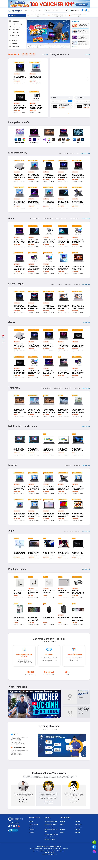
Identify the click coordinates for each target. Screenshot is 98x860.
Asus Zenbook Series (35, 218)
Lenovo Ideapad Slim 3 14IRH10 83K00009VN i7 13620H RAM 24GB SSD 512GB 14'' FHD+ (78, 488)
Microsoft (62, 824)
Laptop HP (77, 829)
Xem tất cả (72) (86, 569)
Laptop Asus (62, 829)
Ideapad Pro (77, 465)
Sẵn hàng (17, 73)
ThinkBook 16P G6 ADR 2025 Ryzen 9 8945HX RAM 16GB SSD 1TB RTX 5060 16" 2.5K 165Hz (78, 411)
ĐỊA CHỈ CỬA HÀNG (75, 10)
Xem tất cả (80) (86, 531)
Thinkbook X (77, 388)
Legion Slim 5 (68, 284)
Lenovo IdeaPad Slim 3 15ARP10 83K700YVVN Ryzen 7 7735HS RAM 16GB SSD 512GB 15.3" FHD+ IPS (19, 203)
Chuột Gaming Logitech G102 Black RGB (48, 618)
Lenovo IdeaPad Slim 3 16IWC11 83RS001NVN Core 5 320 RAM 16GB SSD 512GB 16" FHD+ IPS (77, 203)
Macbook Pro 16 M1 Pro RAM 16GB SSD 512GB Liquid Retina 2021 (63, 554)
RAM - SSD (14, 38)
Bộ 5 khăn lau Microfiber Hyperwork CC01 (49, 591)
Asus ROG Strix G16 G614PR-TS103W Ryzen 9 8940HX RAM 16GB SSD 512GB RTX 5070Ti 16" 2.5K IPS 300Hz (34, 268)
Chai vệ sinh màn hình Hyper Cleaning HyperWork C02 (19, 592)
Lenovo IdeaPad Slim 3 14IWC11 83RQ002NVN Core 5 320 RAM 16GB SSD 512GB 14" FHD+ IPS (36, 78)
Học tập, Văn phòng (19, 142)
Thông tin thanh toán (33, 824)
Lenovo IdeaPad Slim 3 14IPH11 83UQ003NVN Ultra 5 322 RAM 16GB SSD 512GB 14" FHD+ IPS (48, 203)
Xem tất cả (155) (86, 218)
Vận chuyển (31, 832)
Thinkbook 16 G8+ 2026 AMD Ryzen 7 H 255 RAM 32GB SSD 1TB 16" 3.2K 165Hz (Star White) (19, 411)
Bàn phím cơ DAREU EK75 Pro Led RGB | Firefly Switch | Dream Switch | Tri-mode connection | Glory (33, 619)
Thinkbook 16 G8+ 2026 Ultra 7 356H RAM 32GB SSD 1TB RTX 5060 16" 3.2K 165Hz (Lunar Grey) (34, 411)
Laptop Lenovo (78, 824)
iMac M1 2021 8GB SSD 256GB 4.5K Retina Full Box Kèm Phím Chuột (19, 554)
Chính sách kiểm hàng (49, 836)
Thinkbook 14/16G (46, 388)
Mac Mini (77, 531)
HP (78, 153)
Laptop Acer (77, 821)
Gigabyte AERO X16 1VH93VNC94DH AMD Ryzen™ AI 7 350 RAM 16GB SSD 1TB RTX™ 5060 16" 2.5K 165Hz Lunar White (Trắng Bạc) (19, 176)
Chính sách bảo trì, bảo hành (51, 824)
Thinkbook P (68, 388)
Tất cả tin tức (74, 46)
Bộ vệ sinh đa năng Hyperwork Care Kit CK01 (33, 592)
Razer (61, 826)
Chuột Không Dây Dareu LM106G (63, 618)
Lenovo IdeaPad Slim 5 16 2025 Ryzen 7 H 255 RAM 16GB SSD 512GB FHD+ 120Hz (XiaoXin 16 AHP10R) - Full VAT (78, 515)
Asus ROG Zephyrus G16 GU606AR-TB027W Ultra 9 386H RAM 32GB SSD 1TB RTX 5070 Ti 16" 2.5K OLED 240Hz (78, 241)
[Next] (84, 745)
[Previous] (40, 745)
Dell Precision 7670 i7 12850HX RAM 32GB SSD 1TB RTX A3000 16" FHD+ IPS (63, 450)
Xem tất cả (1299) (85, 153)
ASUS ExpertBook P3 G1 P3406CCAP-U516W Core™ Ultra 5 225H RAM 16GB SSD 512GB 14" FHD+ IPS (36, 107)
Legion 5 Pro (77, 284)
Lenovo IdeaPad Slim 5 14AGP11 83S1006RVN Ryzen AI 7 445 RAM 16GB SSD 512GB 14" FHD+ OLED (63, 515)
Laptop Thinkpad (78, 826)
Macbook (65, 531)
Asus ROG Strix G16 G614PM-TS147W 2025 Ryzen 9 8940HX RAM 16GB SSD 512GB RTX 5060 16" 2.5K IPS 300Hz (20, 268)
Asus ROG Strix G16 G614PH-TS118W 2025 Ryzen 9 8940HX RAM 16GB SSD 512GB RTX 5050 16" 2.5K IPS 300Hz (34, 203)
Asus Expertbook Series (61, 218)
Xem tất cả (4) (86, 322)
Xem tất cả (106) (86, 426)
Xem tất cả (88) (86, 284)
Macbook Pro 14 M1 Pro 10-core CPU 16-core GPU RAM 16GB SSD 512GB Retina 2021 (49, 554)
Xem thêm (87, 54)
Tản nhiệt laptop (15, 46)
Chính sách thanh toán (49, 826)
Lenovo (66, 153)
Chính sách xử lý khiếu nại (50, 839)
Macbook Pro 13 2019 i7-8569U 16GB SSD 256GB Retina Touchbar (34, 554)
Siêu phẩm (78, 142)
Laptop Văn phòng (16, 26)
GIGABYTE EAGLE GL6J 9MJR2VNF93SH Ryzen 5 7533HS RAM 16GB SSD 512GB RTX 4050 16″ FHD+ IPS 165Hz (20, 107)
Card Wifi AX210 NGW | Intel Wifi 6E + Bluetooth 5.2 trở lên (19, 619)
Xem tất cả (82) (86, 388)
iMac (71, 531)
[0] (82, 11)
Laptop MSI (62, 821)
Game (63, 142)
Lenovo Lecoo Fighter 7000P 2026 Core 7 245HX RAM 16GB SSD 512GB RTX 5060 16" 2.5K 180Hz (63, 372)
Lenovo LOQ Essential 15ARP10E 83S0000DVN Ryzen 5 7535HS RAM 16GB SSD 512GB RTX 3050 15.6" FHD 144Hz (78, 176)
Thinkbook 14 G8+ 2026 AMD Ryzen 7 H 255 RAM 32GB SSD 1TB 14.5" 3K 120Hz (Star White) (63, 411)
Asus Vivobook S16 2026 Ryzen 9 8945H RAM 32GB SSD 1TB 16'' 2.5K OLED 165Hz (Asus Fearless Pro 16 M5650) (78, 268)
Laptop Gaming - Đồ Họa (17, 24)
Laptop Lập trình (15, 29)
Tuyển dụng (31, 829)
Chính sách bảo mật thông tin (51, 821)
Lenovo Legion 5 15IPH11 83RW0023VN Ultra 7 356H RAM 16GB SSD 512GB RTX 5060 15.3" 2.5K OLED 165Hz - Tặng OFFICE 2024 (49, 307)
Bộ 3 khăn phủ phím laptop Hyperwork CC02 (63, 591)
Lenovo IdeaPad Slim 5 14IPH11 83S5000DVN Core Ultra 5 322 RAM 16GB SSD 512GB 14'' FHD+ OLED (33, 176)
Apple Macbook (15, 35)
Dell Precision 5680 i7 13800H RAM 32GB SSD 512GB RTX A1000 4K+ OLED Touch (34, 450)
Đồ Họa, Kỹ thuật (34, 142)
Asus (60, 153)
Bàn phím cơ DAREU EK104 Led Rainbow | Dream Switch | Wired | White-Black (77, 619)
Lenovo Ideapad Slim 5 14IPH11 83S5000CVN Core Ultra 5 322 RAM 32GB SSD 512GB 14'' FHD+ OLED (19, 515)
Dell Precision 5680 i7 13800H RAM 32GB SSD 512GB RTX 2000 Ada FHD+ (19, 450)
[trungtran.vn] (15, 10)
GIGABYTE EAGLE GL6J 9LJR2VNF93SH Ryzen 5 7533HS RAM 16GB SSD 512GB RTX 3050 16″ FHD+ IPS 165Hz (19, 372)
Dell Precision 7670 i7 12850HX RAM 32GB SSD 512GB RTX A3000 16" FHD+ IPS (48, 450)
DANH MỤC (13, 15)
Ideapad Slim (68, 465)
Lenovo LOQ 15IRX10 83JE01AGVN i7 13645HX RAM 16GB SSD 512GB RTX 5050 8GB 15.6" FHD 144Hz (20, 78)
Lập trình (49, 142)
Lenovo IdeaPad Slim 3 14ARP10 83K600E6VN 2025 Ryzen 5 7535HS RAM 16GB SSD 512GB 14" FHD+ (33, 515)
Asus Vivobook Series (48, 218)
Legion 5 (53, 284)
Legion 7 (60, 284)
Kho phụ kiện (14, 40)
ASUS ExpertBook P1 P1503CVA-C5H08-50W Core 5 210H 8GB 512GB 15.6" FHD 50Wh (63, 241)
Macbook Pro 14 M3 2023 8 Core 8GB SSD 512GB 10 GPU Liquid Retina (77, 554)
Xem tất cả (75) (86, 465)
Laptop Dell (77, 832)
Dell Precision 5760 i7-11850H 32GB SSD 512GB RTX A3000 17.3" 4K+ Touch (78, 450)
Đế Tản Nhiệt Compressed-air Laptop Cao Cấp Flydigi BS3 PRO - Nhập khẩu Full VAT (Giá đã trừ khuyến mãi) (78, 592)
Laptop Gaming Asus (74, 218)
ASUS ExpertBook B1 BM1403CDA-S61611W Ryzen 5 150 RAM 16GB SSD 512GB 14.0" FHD (63, 203)
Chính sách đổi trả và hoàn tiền (51, 834)
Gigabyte (72, 153)
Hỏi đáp (31, 821)
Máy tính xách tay (15, 21)
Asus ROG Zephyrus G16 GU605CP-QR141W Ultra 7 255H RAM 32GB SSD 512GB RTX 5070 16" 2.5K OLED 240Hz (49, 268)
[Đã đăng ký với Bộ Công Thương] (15, 830)
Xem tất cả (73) (45, 54)
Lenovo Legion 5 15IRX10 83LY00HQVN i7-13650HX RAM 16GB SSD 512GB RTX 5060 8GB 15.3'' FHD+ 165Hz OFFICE (48, 176)
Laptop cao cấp (15, 32)
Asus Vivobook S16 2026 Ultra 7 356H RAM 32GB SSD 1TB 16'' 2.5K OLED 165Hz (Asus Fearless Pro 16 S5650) (64, 268)
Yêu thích (23, 83)
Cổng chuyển (14, 43)
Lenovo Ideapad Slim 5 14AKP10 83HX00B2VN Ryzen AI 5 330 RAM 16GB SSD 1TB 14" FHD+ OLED (49, 515)
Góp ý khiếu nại (32, 826)
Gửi (70, 101)
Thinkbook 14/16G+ (58, 388)
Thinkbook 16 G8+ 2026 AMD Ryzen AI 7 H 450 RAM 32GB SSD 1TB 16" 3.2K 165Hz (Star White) (49, 411)
